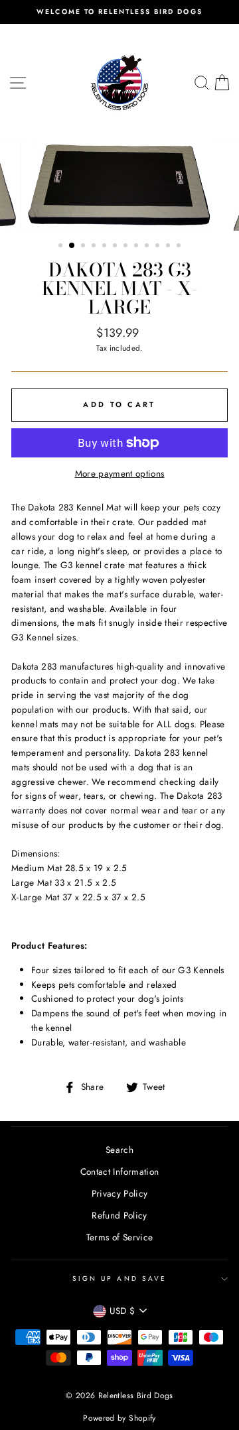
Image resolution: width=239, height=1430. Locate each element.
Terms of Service (119, 1237)
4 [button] (95, 246)
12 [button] (180, 246)
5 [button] (105, 246)
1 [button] (61, 246)
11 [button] (169, 246)
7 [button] (126, 246)
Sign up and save (119, 1278)
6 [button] (116, 246)
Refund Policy (119, 1215)
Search (119, 1149)
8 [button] (137, 246)
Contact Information (119, 1171)
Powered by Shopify (119, 1418)
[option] (119, 12)
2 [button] (72, 246)
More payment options (120, 473)
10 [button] (158, 246)
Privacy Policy (120, 1193)
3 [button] (84, 246)
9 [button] (148, 246)
